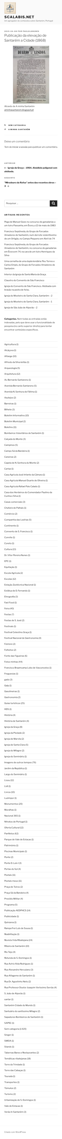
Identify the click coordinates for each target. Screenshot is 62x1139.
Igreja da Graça (11, 727)
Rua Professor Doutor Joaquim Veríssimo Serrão (29, 987)
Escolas (8, 579)
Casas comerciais (13, 502)
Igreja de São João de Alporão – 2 (20, 307)
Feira (6, 608)
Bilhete (8, 409)
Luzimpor (9, 798)
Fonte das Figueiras (14, 656)
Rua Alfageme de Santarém (18, 975)
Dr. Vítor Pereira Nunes (16, 555)
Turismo (8, 1094)
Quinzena (9, 922)
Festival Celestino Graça (16, 632)
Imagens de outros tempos (18, 762)
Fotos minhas (11, 662)
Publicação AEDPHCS (15, 910)
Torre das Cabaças (13, 1070)
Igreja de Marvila (12, 739)
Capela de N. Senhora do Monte (20, 463)
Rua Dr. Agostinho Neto (16, 981)
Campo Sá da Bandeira (15, 451)
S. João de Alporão (13, 993)
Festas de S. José (12, 620)
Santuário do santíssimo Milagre (20, 1011)
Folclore (8, 644)
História (8, 715)
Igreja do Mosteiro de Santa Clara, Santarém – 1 (28, 301)
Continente (10, 525)
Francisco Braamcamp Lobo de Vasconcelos (26, 667)
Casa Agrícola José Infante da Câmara (23, 474)
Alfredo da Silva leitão (15, 362)
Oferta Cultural (12, 827)
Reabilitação (10, 934)
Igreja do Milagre (12, 750)
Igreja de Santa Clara (14, 744)
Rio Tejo (8, 952)
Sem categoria (17, 125)
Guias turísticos (12, 703)
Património (10, 845)
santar (7, 999)
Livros (7, 792)
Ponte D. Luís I (11, 863)
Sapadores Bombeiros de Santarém (22, 1017)
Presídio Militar (12, 898)
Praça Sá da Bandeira (15, 893)
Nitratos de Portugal (14, 821)
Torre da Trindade (13, 1064)
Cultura (8, 549)
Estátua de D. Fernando (16, 590)
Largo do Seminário (14, 774)
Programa (9, 904)
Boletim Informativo (14, 415)
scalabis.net (19, 17)
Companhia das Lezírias (16, 519)
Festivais (8, 626)
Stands (8, 1046)
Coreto (8, 543)
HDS (6, 709)
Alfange (8, 356)
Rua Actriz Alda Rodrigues (17, 963)
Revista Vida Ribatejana (16, 940)
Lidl (6, 786)
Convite (8, 537)
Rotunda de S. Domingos (16, 958)
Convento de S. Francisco (17, 531)
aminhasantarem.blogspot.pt (19, 110)
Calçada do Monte (13, 439)
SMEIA (7, 1041)
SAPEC (8, 1023)
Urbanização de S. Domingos (18, 1100)
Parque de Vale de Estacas (17, 839)
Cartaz (7, 468)
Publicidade (10, 916)
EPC (6, 561)
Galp (6, 685)
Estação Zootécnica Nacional (18, 584)
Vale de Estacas (12, 1106)
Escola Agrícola (12, 573)
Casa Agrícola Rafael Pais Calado (20, 486)
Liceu (7, 780)
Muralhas (9, 810)
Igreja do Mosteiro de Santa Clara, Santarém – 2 (28, 295)
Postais (8, 875)
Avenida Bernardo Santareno (19, 385)
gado (6, 679)
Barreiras (9, 403)
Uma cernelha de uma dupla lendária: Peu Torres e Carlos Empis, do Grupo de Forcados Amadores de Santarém (29, 265)
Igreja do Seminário (14, 756)
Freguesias (10, 673)
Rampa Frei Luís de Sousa (17, 928)
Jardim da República (14, 768)
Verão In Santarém (13, 1112)
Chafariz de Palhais (14, 508)
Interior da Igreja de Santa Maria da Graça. (25, 274)
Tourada (8, 1076)
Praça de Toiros (12, 887)
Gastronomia (11, 697)
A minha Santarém (19, 129)
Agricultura (10, 344)
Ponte (7, 857)
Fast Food (9, 602)
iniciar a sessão (20, 147)
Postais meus (11, 881)
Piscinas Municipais (14, 851)
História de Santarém (15, 721)
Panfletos (9, 833)
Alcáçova (9, 350)
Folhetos (8, 650)
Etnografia (9, 596)
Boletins (8, 427)
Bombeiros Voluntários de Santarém (22, 433)
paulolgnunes (31, 31)
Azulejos (8, 397)
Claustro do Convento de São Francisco (24, 280)
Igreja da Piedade (13, 733)
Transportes (10, 1082)
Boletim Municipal (13, 421)
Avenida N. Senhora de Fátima (19, 391)
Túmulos (8, 1088)
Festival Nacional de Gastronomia (21, 638)
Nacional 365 (11, 815)
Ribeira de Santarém (14, 946)
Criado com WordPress (15, 1132)
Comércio (9, 514)
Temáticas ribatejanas (15, 1058)
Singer (7, 1035)
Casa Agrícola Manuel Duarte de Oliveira (24, 480)
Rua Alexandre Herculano (17, 969)
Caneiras (8, 457)
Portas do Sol (11, 869)
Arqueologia (10, 368)
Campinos (9, 445)
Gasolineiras (10, 691)
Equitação (9, 567)
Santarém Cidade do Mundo (18, 1005)
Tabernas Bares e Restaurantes (20, 1052)
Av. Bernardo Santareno (16, 380)
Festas (7, 614)
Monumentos (11, 804)
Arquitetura (10, 374)
